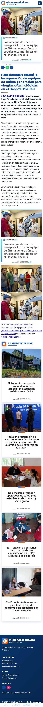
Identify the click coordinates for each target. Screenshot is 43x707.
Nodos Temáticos (9, 678)
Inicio (5, 705)
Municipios (16, 705)
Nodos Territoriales (10, 675)
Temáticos (27, 705)
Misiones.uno (7, 660)
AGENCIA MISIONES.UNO (12, 96)
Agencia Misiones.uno (11, 337)
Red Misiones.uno (9, 663)
